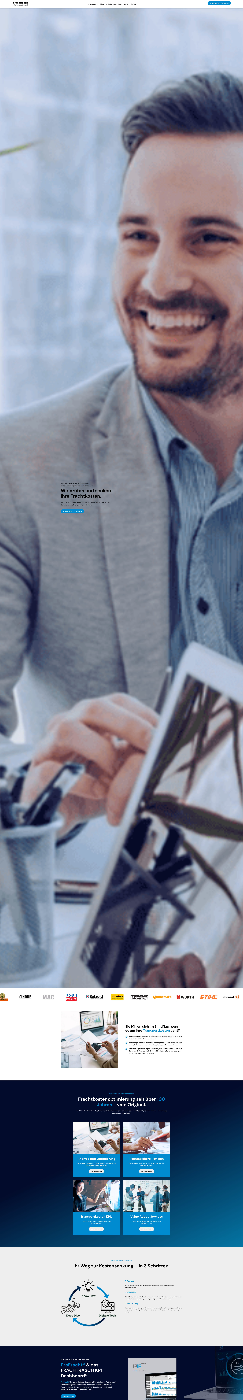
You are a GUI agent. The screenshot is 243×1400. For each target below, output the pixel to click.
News (120, 4)
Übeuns (103, 4)
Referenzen (112, 4)
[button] (93, 4)
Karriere (126, 4)
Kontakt (133, 4)
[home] (31, 4)
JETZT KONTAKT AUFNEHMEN (219, 3)
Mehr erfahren (68, 1396)
